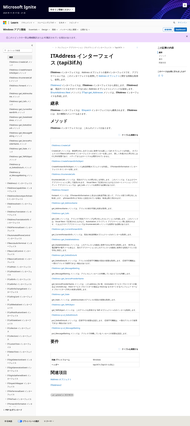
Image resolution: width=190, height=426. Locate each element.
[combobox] (17, 50)
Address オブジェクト (109, 76)
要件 (160, 59)
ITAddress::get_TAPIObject (63, 304)
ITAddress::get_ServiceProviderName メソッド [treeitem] (20, 142)
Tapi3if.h (118, 47)
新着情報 (168, 29)
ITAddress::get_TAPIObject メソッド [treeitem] (20, 158)
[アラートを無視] (185, 5)
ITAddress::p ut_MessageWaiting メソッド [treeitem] (20, 175)
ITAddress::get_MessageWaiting (65, 268)
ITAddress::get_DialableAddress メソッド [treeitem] (20, 119)
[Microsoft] (4, 22)
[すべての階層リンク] (53, 48)
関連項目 (162, 62)
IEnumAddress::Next (60, 92)
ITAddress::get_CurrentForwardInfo (67, 229)
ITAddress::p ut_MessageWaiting (66, 328)
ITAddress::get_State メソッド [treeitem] (20, 150)
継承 (160, 52)
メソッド (162, 56)
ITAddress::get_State (60, 294)
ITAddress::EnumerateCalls (63, 174)
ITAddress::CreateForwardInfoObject (67, 161)
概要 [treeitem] (11, 57)
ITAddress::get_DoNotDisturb (64, 255)
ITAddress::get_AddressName (64, 203)
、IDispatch (85, 110)
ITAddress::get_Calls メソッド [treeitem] (20, 103)
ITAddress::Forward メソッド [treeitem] (20, 87)
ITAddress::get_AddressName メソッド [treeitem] (20, 95)
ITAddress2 (56, 85)
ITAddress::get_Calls (60, 213)
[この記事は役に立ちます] (159, 75)
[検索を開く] (174, 22)
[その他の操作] (137, 48)
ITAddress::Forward (60, 190)
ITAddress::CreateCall (61, 145)
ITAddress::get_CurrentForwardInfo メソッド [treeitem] (20, 111)
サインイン (182, 22)
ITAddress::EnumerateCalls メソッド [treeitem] (20, 79)
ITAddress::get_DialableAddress (65, 239)
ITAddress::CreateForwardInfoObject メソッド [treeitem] (20, 71)
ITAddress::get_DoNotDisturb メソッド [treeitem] (20, 126)
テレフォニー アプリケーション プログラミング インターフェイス (85, 47)
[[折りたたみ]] (32, 45)
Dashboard (180, 29)
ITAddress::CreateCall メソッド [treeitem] (20, 63)
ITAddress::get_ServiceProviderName (68, 278)
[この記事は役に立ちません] (162, 75)
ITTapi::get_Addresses (92, 92)
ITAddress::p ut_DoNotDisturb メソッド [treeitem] (20, 166)
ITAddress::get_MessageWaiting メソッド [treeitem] (20, 134)
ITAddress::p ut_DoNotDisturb (65, 315)
